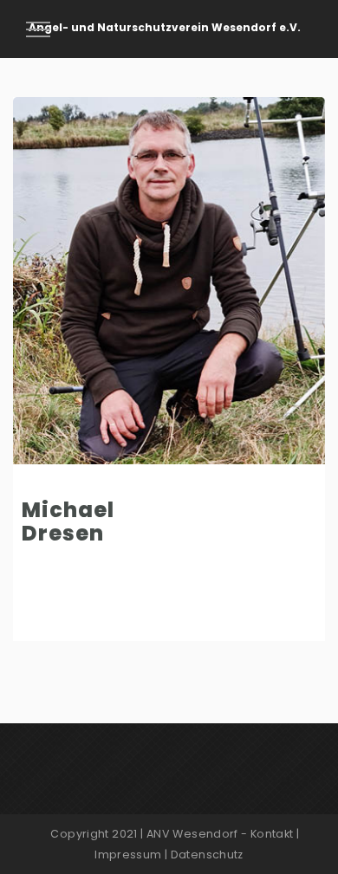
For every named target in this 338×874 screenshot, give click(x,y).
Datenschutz (207, 854)
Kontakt (272, 833)
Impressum (127, 854)
